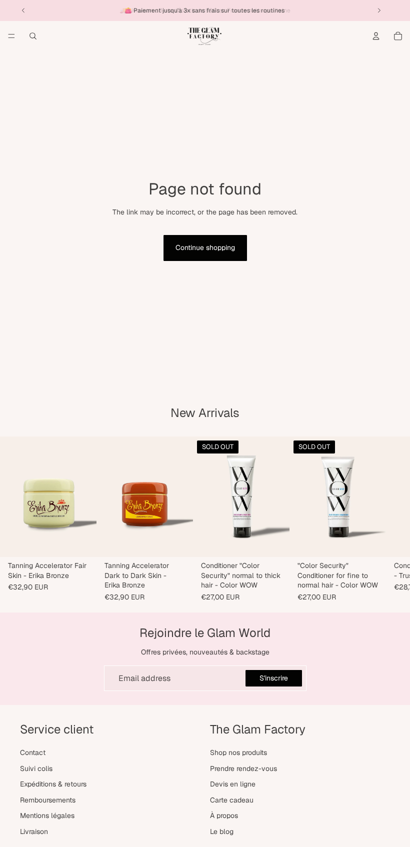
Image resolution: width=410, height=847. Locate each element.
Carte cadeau (232, 800)
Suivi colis (36, 768)
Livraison (34, 831)
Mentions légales (47, 816)
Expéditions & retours (53, 784)
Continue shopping (205, 247)
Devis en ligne (233, 784)
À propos (224, 816)
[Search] (33, 36)
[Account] (376, 36)
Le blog (222, 831)
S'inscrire (274, 678)
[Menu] (11, 36)
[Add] (81, 542)
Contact (33, 752)
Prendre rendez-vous (243, 768)
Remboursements (48, 800)
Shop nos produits (238, 752)
